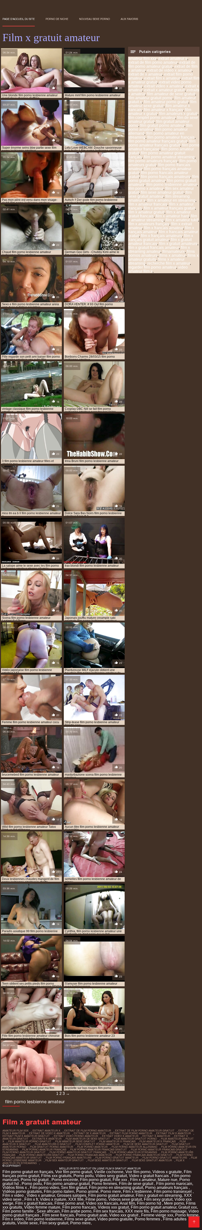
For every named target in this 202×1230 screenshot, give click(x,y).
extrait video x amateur (163, 86)
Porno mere (111, 1191)
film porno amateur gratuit (24, 1152)
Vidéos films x (15, 1187)
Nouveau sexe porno (94, 18)
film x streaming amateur (159, 249)
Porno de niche (57, 18)
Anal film (127, 1203)
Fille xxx (120, 1180)
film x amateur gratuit (146, 212)
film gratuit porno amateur (162, 125)
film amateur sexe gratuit (162, 104)
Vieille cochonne (108, 1172)
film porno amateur (92, 1146)
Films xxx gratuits (56, 1176)
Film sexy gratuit (158, 1199)
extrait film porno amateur (131, 1133)
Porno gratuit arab (91, 1215)
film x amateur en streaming (171, 200)
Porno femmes (104, 1184)
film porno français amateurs (165, 177)
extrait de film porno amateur (152, 62)
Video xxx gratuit (124, 1215)
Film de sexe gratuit (136, 1184)
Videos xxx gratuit (113, 1207)
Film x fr (31, 1199)
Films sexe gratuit (80, 1219)
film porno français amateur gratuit (144, 1154)
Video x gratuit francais (149, 1176)
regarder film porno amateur (152, 267)
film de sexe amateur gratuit (145, 1144)
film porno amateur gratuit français (78, 1152)
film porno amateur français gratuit (157, 141)
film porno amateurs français (152, 161)
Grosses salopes (71, 1195)
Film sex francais (108, 1211)
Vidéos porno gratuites (22, 1191)
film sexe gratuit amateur (160, 194)
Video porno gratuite (115, 1219)
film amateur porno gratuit (166, 102)
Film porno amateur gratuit (67, 1184)
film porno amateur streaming (169, 157)
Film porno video (44, 1187)
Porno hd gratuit (35, 1180)
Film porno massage (168, 1211)
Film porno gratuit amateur (111, 1195)
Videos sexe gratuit (125, 1199)
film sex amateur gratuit (64, 1160)
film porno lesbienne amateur (171, 184)
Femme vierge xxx (157, 1215)
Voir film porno (138, 1172)
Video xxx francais (102, 1203)
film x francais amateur (163, 228)
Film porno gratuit (95, 1180)
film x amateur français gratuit (169, 208)
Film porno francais (79, 1207)
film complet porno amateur (151, 117)
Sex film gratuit (74, 1187)
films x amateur (172, 255)
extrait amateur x (172, 58)
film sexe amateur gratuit (162, 192)
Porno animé (87, 1191)
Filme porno (95, 1199)
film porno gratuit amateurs (164, 1157)
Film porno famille (18, 1211)
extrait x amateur (156, 1135)
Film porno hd (149, 1203)
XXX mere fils (137, 1211)
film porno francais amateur (90, 1154)
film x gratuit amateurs (178, 243)
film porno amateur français (171, 137)
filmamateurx (173, 251)
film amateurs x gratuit (178, 114)
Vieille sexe (27, 1223)
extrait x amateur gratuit (164, 90)
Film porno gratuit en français (27, 1172)
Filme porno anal (69, 1203)
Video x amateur (41, 1195)
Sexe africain (48, 1211)
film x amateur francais (147, 204)
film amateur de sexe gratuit (171, 94)
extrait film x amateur (162, 78)
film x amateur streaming (162, 218)
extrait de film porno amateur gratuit (161, 64)
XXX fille (76, 1199)
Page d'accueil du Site (18, 18)
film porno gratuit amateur (163, 179)
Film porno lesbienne (44, 1219)
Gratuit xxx (187, 1207)
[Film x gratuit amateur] (194, 1222)
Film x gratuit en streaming (159, 1195)
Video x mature (53, 1199)
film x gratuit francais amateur (153, 247)
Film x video (13, 1195)
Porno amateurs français (167, 1187)
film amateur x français (163, 110)
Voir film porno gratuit (73, 1172)
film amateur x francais (117, 1141)
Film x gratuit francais (33, 1203)
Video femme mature (42, 1207)
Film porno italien (59, 1191)
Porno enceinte (64, 1180)
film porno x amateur (145, 188)
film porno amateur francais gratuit (161, 143)
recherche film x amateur (168, 263)
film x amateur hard (172, 216)
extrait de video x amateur (169, 70)
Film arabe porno (76, 1211)
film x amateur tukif (182, 220)
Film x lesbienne (137, 1191)
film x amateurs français (148, 224)
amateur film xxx (142, 58)
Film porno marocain (174, 1184)
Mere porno (174, 1203)
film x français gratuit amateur (160, 238)
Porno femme (187, 1215)
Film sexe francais (58, 1215)
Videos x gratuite (167, 1172)
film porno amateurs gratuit (41, 1154)
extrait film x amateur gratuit (26, 1135)
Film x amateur (143, 1180)
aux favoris (129, 18)
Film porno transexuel (173, 1191)
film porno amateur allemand (134, 1146)
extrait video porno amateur (76, 1135)
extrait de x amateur (145, 74)
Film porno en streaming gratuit (116, 1187)
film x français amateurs (161, 236)
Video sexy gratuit (111, 1176)
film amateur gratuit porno (150, 98)
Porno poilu (83, 1176)
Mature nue (167, 1180)
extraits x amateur (47, 1138)
